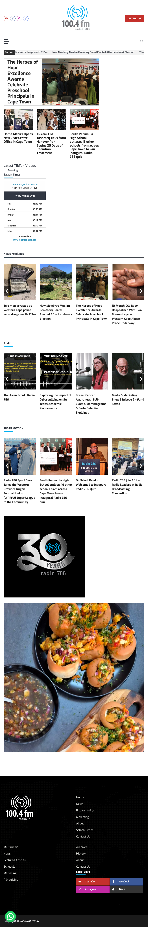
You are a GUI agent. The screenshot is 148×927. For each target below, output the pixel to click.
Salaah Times (84, 830)
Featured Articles (15, 860)
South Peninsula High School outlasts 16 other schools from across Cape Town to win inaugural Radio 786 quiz (84, 145)
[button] (10, 916)
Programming (85, 810)
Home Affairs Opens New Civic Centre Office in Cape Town (18, 138)
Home (80, 797)
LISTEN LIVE (135, 18)
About (80, 823)
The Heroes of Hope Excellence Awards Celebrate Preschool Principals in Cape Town (22, 82)
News (79, 804)
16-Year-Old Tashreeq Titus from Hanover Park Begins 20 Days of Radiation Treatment (51, 143)
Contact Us (83, 836)
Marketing (82, 817)
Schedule (9, 866)
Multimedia (11, 847)
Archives (81, 847)
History (81, 853)
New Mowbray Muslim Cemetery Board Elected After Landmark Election (84, 52)
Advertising (11, 880)
